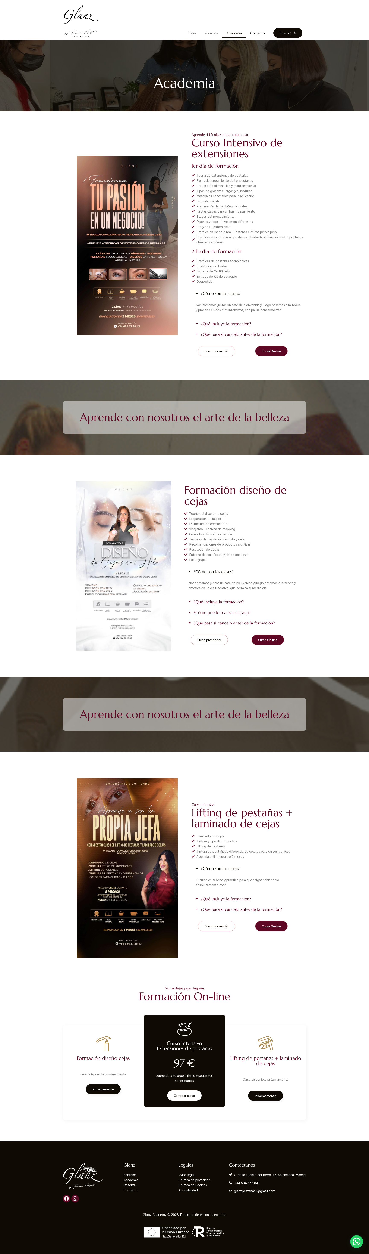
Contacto (257, 33)
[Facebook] (66, 1198)
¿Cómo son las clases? (221, 293)
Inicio (192, 33)
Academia (234, 33)
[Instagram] (75, 1198)
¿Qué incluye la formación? (226, 323)
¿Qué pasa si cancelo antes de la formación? (241, 334)
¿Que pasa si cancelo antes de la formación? (234, 623)
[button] (249, 293)
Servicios (211, 33)
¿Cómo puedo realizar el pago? (222, 612)
